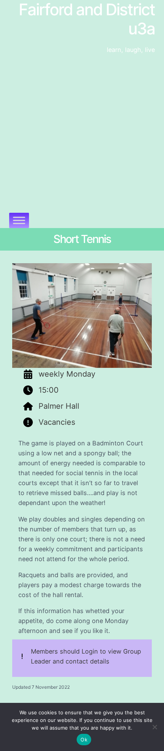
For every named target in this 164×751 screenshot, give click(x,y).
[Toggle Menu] (19, 220)
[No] (154, 727)
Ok (83, 739)
